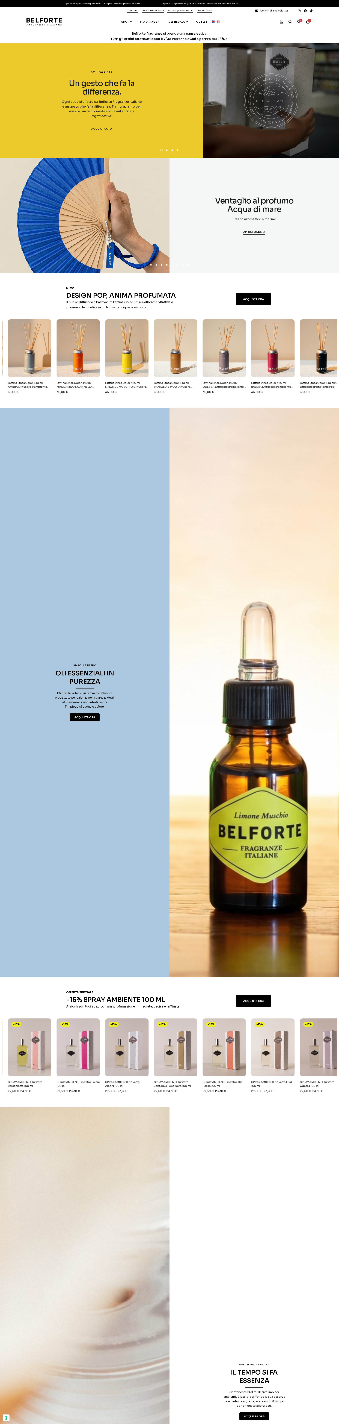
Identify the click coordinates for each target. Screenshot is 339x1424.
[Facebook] (305, 10)
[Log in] (281, 22)
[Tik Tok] (311, 10)
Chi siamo (132, 10)
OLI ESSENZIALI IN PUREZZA (84, 677)
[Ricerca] (290, 22)
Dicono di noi (204, 10)
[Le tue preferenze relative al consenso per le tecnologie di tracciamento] (6, 1417)
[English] (214, 21)
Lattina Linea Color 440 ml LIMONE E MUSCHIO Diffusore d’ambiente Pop (68, 386)
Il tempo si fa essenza (254, 1376)
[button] (161, 150)
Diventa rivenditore (153, 10)
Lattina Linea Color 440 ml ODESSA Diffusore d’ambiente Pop (166, 386)
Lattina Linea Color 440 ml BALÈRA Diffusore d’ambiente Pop (214, 386)
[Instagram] (299, 10)
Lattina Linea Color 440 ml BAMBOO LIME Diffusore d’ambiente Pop (309, 386)
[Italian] (219, 21)
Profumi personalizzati (180, 10)
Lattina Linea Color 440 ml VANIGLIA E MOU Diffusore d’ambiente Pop (115, 386)
